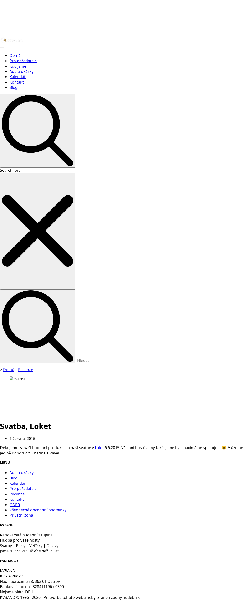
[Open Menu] (2, 47)
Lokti (99, 447)
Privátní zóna (21, 515)
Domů (15, 55)
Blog (14, 87)
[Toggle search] (37, 131)
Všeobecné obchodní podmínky (38, 510)
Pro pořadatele (23, 60)
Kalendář (18, 76)
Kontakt (17, 82)
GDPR (15, 504)
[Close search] (37, 231)
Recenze (25, 369)
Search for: (10, 170)
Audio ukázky (22, 71)
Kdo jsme (18, 66)
